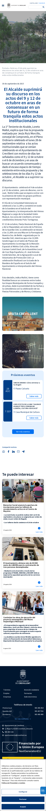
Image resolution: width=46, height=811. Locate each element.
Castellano (34, 3)
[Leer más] (39, 528)
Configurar (23, 792)
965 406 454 (39, 708)
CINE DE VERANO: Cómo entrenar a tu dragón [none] (26, 384)
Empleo (6, 693)
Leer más (39, 532)
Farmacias (28, 693)
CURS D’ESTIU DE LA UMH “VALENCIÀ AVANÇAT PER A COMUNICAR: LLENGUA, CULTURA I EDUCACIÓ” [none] (27, 406)
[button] (3, 5)
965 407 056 (39, 711)
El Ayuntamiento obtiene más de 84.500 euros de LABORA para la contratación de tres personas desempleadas (21, 565)
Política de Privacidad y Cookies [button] (13, 783)
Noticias (13, 68)
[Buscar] (43, 7)
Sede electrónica (30, 697)
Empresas (7, 697)
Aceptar (23, 807)
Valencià (42, 3)
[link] (16, 5)
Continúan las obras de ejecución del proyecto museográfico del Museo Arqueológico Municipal (19, 619)
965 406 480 (39, 714)
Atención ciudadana (31, 690)
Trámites (6, 690)
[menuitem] (12, 690)
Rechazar (23, 799)
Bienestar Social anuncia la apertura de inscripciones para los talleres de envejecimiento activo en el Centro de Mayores (20, 508)
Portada (5, 68)
